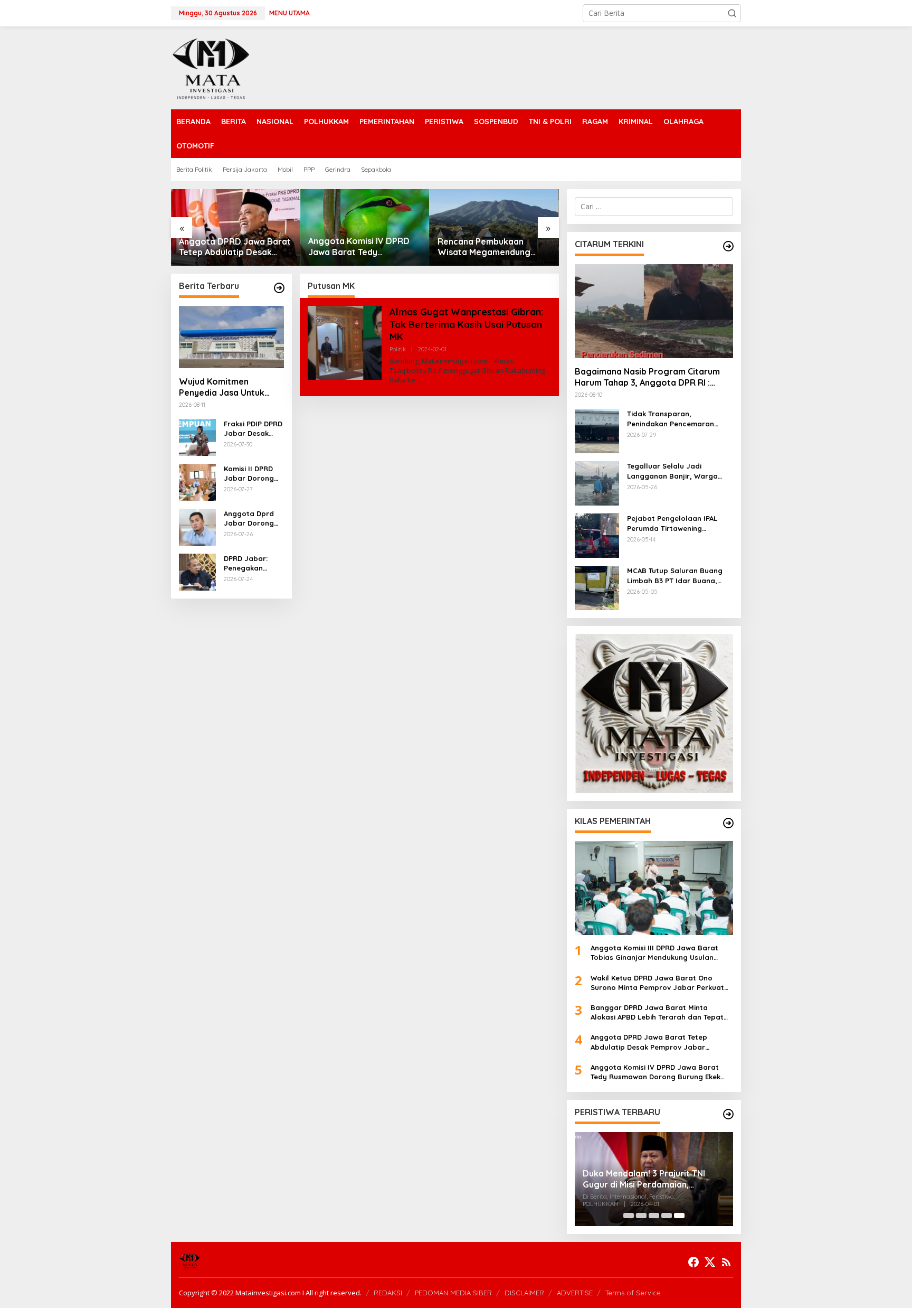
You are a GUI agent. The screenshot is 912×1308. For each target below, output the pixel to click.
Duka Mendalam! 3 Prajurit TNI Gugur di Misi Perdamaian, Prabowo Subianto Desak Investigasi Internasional (644, 1179)
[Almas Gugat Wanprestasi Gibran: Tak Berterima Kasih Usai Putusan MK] (419, 380)
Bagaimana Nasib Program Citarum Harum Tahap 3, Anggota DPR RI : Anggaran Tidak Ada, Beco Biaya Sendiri (647, 377)
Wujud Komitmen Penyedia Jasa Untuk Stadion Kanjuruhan (221, 387)
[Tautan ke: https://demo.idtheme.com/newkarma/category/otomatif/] (728, 246)
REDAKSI (388, 1292)
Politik (398, 349)
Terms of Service (633, 1292)
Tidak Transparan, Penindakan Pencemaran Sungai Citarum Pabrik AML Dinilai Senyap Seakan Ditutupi (674, 418)
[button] (732, 13)
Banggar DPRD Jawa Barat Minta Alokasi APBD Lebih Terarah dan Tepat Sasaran (657, 1012)
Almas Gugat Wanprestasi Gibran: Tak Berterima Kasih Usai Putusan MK (466, 324)
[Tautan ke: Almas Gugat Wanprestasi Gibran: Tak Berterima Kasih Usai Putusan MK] (345, 342)
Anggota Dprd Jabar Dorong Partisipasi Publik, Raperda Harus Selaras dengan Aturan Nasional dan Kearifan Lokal (252, 518)
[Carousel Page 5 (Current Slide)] (679, 1215)
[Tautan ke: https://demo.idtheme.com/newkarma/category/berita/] (279, 288)
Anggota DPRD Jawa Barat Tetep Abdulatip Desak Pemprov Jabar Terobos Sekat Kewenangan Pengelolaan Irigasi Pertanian (235, 247)
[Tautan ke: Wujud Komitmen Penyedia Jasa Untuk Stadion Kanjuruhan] (231, 337)
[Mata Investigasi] (210, 67)
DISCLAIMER (524, 1292)
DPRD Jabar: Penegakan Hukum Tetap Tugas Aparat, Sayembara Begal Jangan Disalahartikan (249, 563)
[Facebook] (693, 1262)
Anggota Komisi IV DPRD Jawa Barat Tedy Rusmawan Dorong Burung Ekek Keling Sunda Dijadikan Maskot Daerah (363, 247)
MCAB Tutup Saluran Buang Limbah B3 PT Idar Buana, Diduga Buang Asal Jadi (675, 575)
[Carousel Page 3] (654, 1215)
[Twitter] (710, 1262)
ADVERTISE (575, 1292)
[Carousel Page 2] (641, 1215)
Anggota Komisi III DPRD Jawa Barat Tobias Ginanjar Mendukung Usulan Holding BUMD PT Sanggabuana (654, 952)
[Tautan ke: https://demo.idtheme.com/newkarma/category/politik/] (728, 1114)
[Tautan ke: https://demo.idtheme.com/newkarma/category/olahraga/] (728, 823)
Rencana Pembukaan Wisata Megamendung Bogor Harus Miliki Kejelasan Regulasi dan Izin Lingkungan (493, 247)
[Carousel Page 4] (666, 1215)
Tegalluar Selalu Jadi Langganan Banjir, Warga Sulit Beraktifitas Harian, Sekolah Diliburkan (672, 471)
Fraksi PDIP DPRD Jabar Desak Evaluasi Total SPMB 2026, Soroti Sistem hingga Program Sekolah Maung (253, 428)
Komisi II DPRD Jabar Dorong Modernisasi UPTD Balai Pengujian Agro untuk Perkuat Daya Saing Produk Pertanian (250, 473)
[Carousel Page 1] (628, 1215)
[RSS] (726, 1262)
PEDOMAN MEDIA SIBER (453, 1292)
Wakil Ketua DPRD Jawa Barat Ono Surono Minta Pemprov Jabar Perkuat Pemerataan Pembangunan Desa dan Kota (657, 983)
